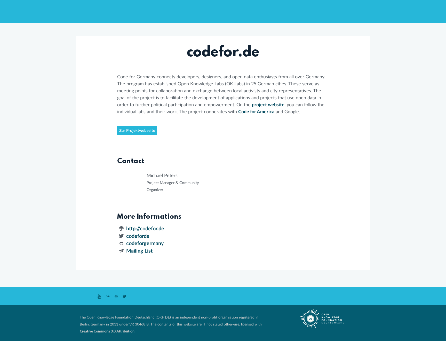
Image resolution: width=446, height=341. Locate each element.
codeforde (137, 236)
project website (268, 105)
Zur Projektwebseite (137, 131)
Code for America (256, 112)
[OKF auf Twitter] (125, 296)
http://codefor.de (145, 228)
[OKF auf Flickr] (108, 296)
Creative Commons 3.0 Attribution (107, 331)
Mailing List (139, 251)
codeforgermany (145, 243)
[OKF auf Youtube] (99, 296)
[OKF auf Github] (116, 296)
